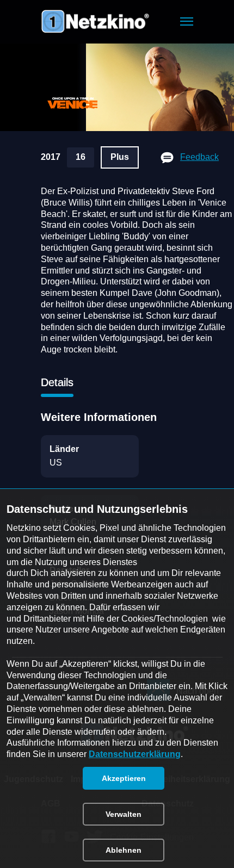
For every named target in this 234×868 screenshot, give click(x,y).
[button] (186, 21)
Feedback (199, 157)
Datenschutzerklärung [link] (135, 754)
